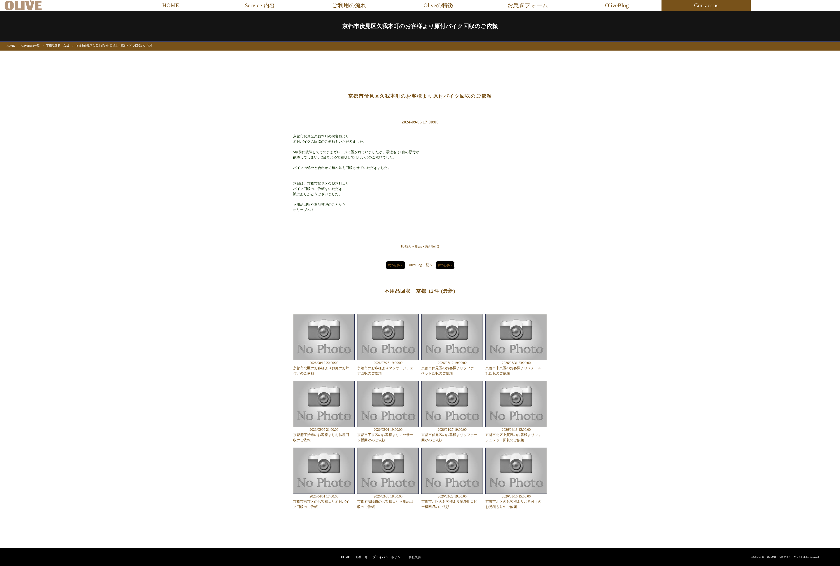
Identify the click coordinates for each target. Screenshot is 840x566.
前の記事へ (445, 265)
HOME (170, 5)
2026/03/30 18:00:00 (385, 501)
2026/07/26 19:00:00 (385, 368)
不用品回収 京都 (57, 45)
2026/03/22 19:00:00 (449, 501)
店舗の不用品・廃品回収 (420, 246)
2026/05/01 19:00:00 (385, 435)
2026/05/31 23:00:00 (513, 368)
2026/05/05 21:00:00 (321, 435)
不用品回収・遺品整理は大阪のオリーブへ (775, 557)
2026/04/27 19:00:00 (449, 435)
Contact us (706, 5)
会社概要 (415, 557)
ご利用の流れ (349, 5)
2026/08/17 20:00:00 (321, 368)
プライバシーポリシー (388, 557)
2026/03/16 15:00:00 (513, 501)
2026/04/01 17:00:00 (321, 501)
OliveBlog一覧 (30, 45)
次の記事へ (395, 265)
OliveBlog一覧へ (420, 265)
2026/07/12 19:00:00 (449, 368)
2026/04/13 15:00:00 (513, 435)
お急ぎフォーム (527, 5)
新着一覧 (361, 557)
